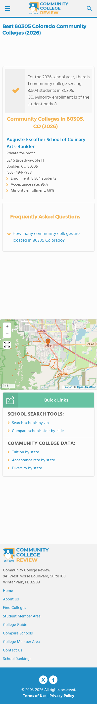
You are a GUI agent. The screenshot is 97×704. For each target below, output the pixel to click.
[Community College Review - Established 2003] (48, 8)
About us (11, 599)
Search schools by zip (30, 423)
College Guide (15, 625)
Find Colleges (14, 608)
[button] (48, 342)
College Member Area (21, 642)
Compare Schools (18, 633)
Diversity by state (27, 468)
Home (8, 591)
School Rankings (17, 659)
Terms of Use (35, 696)
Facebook (53, 679)
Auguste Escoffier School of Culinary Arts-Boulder (45, 143)
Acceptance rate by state (33, 460)
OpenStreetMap (86, 387)
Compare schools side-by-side (38, 431)
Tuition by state (25, 452)
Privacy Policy (61, 696)
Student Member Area (22, 616)
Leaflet (68, 387)
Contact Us (12, 650)
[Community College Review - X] (43, 679)
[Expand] (7, 345)
